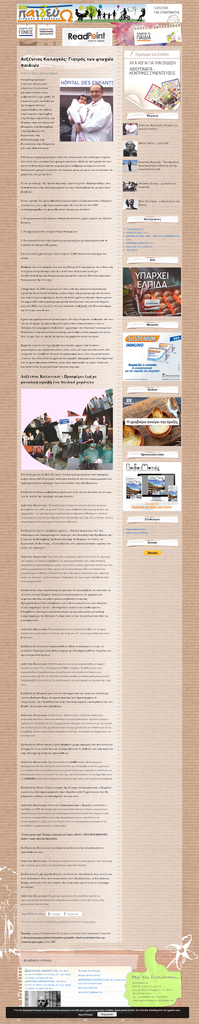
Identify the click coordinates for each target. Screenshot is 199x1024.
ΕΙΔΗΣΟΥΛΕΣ (133, 232)
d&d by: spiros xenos (135, 1019)
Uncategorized (133, 228)
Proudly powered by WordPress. (36, 1019)
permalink (90, 921)
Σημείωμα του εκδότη (137, 246)
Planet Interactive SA (136, 529)
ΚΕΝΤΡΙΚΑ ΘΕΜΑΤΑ (58, 921)
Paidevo (53, 73)
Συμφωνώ (107, 1014)
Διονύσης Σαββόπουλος (90, 992)
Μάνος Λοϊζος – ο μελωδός (154, 143)
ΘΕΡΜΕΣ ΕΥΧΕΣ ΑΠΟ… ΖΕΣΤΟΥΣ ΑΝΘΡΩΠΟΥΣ (152, 235)
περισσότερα (85, 1014)
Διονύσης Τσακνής (88, 987)
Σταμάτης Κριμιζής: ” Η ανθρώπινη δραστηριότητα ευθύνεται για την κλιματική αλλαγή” (159, 165)
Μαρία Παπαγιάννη (89, 975)
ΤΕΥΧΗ (130, 250)
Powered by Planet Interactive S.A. (103, 1019)
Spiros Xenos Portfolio (137, 532)
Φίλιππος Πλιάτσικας (89, 970)
